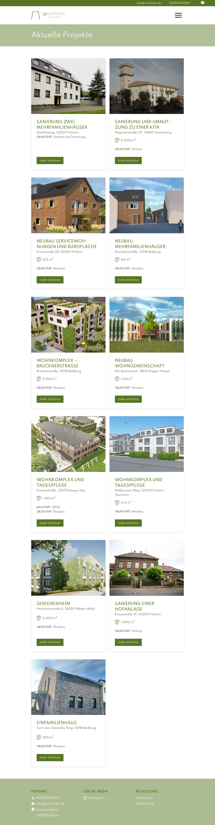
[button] (202, 3)
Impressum (144, 797)
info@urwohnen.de (149, 3)
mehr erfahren (50, 160)
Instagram (96, 797)
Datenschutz (145, 803)
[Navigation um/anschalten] (178, 15)
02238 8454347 (179, 3)
